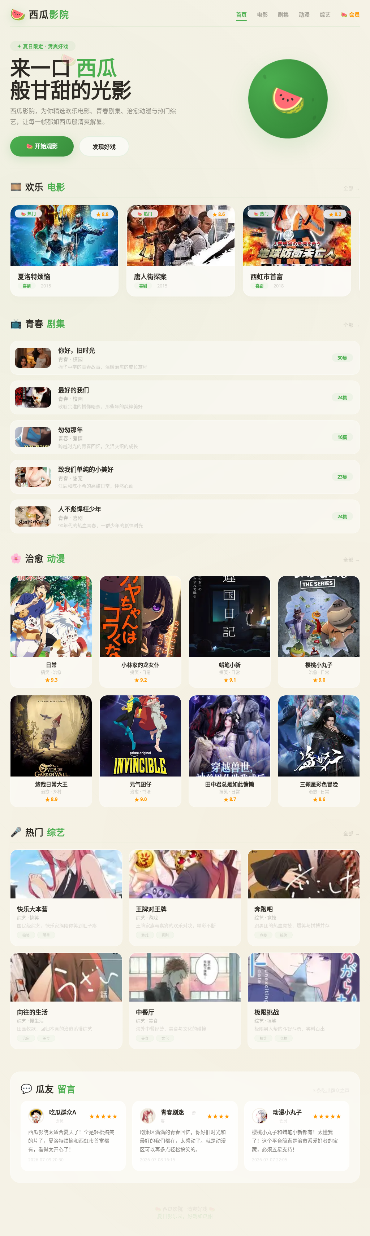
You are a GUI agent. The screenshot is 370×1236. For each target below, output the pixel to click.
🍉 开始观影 (42, 146)
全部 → (351, 188)
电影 (262, 14)
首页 (241, 14)
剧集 (283, 14)
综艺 (325, 14)
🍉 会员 (350, 14)
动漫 (304, 14)
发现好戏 (104, 147)
